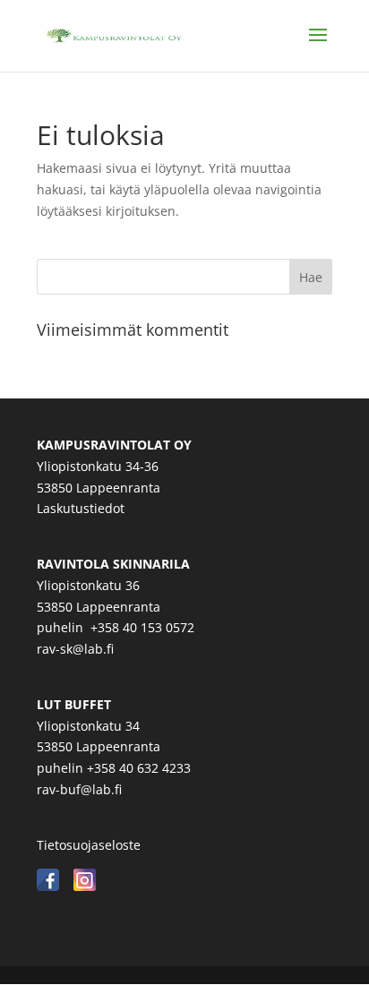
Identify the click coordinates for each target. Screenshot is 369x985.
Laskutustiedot (80, 508)
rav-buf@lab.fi (79, 789)
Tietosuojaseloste (89, 844)
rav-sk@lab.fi (75, 648)
